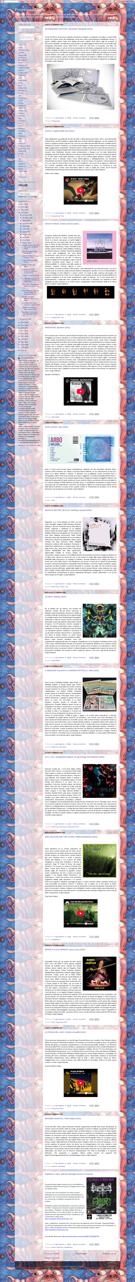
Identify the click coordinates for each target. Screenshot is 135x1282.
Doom (54, 1247)
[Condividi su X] (94, 118)
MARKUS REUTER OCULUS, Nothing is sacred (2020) (68, 510)
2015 (23, 342)
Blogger (80, 1266)
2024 (23, 210)
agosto (24, 226)
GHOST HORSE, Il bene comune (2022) (62, 224)
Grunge (21, 103)
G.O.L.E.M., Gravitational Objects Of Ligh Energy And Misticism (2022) (74, 757)
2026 (23, 204)
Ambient (21, 52)
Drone (20, 85)
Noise (20, 133)
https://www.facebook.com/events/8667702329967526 (80, 1236)
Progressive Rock (73, 827)
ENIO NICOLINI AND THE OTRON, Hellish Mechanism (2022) (71, 837)
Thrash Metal (22, 171)
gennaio (25, 319)
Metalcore (21, 128)
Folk (19, 95)
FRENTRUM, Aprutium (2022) (57, 327)
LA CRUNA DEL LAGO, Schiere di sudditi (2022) (65, 1032)
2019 (23, 331)
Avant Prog (55, 587)
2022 (23, 322)
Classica (54, 1166)
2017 (23, 336)
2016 (23, 339)
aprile (24, 237)
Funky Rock (22, 98)
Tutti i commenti (26, 38)
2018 (23, 333)
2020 (23, 328)
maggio (25, 234)
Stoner (20, 169)
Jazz (62, 317)
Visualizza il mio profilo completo (29, 445)
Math (20, 126)
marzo (24, 240)
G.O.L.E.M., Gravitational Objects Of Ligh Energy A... (30, 286)
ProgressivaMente (30, 10)
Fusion (62, 587)
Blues (20, 62)
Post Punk (21, 143)
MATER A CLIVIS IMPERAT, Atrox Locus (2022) (65, 950)
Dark (53, 1022)
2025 (23, 207)
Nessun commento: (79, 118)
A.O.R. (20, 47)
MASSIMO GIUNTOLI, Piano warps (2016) (63, 1118)
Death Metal (56, 660)
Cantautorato (56, 216)
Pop (62, 216)
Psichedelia (22, 151)
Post (22, 35)
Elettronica (55, 747)
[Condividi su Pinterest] (98, 118)
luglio (24, 229)
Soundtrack (22, 166)
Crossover (21, 75)
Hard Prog (55, 827)
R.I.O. (20, 156)
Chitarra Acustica (24, 68)
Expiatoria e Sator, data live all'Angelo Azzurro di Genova (69, 1174)
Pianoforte (61, 1166)
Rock (20, 161)
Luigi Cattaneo (28, 358)
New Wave (63, 747)
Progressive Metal (24, 146)
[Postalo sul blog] (92, 118)
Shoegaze (21, 164)
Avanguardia (55, 121)
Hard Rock (62, 827)
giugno (24, 232)
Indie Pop (21, 116)
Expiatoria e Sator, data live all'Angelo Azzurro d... (30, 313)
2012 (23, 350)
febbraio (25, 243)
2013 (23, 347)
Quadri (20, 153)
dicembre (25, 215)
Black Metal (55, 417)
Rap (19, 159)
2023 (23, 212)
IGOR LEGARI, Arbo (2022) (56, 427)
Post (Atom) (55, 1258)
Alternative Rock (23, 50)
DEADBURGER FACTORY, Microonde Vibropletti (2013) (68, 29)
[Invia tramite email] (90, 118)
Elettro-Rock (22, 88)
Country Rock (23, 73)
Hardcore (21, 113)
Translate (34, 196)
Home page (81, 1253)
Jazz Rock (21, 121)
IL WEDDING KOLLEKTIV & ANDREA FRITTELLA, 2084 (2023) (72, 670)
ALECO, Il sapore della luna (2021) (59, 131)
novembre (26, 218)
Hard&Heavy (56, 939)
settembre (26, 223)
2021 (23, 325)
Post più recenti (52, 1253)
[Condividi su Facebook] (96, 118)
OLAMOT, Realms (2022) (55, 597)
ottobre (25, 220)
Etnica (20, 93)
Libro (20, 123)
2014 (23, 344)
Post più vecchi (110, 1253)
